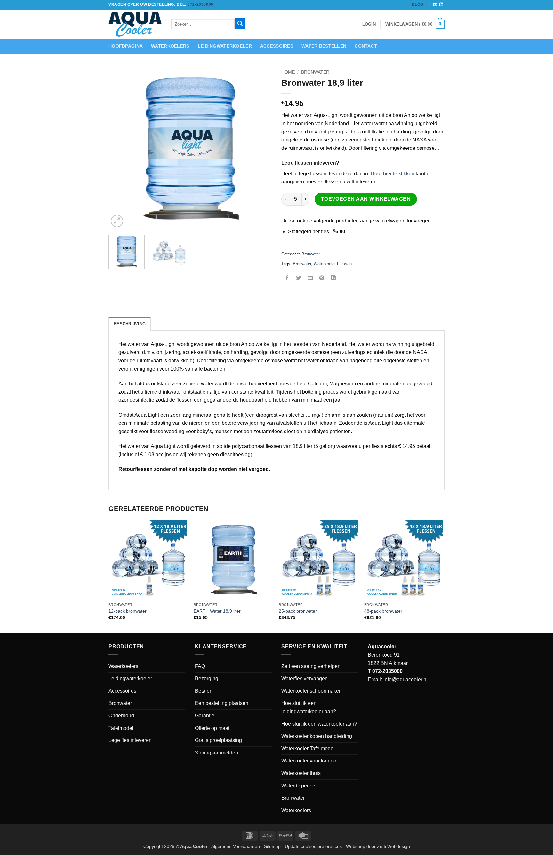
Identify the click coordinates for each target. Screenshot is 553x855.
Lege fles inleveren (130, 740)
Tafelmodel (120, 728)
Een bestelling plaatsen (221, 703)
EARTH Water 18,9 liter (217, 611)
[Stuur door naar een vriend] (310, 278)
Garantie (204, 715)
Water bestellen (323, 46)
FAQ (200, 666)
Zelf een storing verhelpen (311, 666)
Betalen (203, 691)
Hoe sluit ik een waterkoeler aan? (319, 724)
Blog (417, 4)
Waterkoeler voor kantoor (309, 760)
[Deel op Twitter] (298, 278)
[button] (415, 24)
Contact (366, 46)
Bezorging (206, 678)
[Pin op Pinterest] (322, 278)
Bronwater (315, 72)
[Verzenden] (240, 23)
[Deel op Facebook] (287, 278)
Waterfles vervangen (304, 678)
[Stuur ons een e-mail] (435, 5)
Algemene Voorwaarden (235, 846)
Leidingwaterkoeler (225, 46)
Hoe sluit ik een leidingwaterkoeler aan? (308, 707)
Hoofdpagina (125, 46)
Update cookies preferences (313, 846)
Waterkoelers (170, 46)
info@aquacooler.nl (405, 679)
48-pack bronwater (383, 611)
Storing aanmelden (216, 752)
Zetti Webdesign (393, 846)
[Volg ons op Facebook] (429, 5)
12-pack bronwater (127, 611)
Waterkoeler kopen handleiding (316, 736)
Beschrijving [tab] (130, 323)
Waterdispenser (299, 785)
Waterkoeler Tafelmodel (308, 748)
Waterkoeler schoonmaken (311, 691)
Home (288, 72)
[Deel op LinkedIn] (333, 278)
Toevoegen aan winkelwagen (366, 199)
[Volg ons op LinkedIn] (441, 5)
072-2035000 (200, 4)
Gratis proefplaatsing (218, 740)
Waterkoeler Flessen (333, 264)
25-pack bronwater (298, 611)
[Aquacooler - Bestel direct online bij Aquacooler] (135, 24)
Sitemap (272, 846)
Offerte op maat (212, 728)
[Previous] (119, 148)
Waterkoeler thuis (301, 773)
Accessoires (276, 46)
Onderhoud (121, 715)
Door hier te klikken (392, 173)
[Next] (260, 148)
